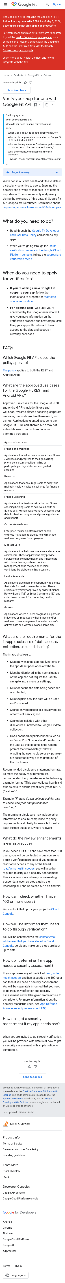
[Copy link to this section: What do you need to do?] (56, 221)
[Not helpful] (30, 82)
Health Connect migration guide (34, 37)
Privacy (18, 1265)
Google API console (14, 1192)
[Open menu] (5, 4)
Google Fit (33, 75)
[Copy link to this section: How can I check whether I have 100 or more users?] (39, 902)
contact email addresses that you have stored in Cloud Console (29, 941)
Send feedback (16, 90)
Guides (47, 75)
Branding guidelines (14, 1155)
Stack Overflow (11, 1171)
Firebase (8, 1233)
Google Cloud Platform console (20, 1198)
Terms (6, 1265)
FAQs (6, 1176)
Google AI (8, 1245)
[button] (32, 172)
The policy (9, 370)
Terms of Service (12, 1143)
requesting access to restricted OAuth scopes (32, 207)
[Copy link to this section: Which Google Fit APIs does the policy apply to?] (32, 363)
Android (7, 1221)
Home (6, 75)
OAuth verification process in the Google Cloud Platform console (35, 250)
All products (9, 1251)
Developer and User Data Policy (20, 1149)
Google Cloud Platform (16, 1239)
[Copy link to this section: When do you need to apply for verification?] (37, 279)
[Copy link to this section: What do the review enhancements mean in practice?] (36, 844)
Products (18, 75)
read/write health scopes (19, 868)
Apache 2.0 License (13, 1098)
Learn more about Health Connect (22, 57)
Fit (34, 4)
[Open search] (47, 4)
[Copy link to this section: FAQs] (17, 348)
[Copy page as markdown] (47, 105)
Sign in (57, 4)
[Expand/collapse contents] (23, 115)
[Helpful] (25, 82)
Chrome (7, 1227)
